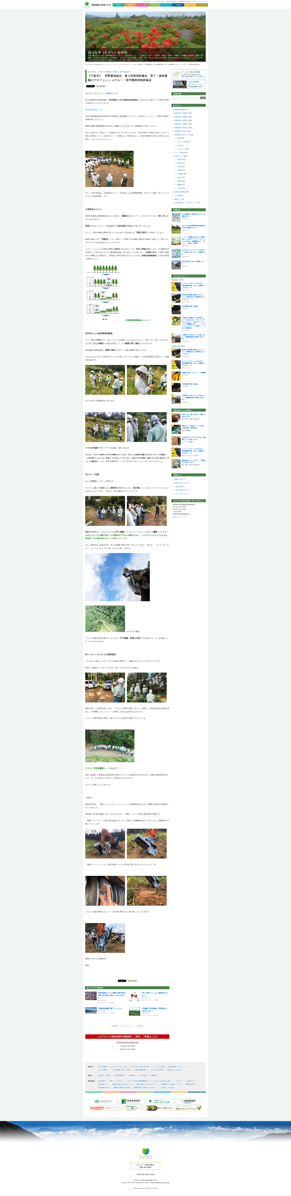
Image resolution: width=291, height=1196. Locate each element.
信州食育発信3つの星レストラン (122, 1084)
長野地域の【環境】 (181, 124)
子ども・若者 (181, 142)
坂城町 (179, 170)
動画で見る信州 (171, 1)
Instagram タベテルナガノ (180, 493)
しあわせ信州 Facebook (181, 490)
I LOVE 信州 (143, 1075)
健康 (178, 138)
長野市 (179, 159)
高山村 (179, 177)
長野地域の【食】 (180, 131)
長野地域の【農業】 (181, 117)
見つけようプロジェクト (200, 1)
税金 (178, 145)
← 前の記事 (114, 1026)
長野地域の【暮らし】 (181, 135)
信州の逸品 (101, 1081)
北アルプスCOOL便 (157, 1070)
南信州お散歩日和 (141, 1070)
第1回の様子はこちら (94, 109)
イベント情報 (178, 152)
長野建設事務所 (179, 109)
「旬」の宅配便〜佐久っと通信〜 (121, 1070)
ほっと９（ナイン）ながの (107, 52)
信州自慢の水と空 (103, 1087)
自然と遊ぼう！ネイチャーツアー (146, 1084)
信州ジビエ (190, 1081)
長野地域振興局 (125, 72)
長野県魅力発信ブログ (100, 64)
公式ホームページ (179, 517)
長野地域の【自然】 (181, 113)
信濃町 (179, 181)
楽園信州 (154, 1075)
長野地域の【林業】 (111, 72)
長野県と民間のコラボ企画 (122, 1087)
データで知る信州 (158, 1)
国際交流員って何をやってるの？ (144, 1087)
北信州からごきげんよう (174, 1070)
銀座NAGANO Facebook (181, 482)
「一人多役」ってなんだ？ (167, 1087)
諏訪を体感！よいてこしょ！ (178, 1066)
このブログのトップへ (127, 1026)
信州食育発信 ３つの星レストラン (186, 203)
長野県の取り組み (184, 1)
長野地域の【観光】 (181, 128)
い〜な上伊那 (102, 1070)
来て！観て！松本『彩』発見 (140, 1066)
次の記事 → (140, 1026)
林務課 (108, 93)
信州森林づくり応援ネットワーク (171, 1084)
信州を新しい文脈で (104, 1075)
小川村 (179, 188)
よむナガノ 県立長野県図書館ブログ (138, 1081)
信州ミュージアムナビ (116, 1081)
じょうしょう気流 (159, 1066)
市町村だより (178, 156)
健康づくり (178, 199)
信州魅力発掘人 (119, 1075)
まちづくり (181, 149)
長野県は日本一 (191, 1084)
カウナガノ (179, 1081)
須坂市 (179, 163)
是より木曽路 (102, 1066)
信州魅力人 (132, 1075)
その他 (176, 195)
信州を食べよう (103, 1084)
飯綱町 (179, 184)
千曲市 (101, 72)
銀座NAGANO (179, 479)
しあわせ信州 (146, 1)
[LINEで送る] (101, 86)
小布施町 (180, 174)
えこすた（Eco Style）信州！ (163, 1081)
